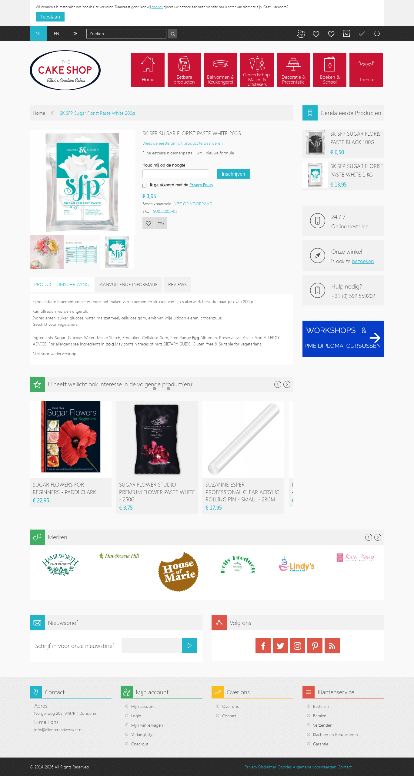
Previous (277, 384)
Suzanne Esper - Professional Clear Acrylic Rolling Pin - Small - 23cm (242, 492)
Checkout (139, 744)
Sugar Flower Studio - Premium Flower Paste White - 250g (157, 492)
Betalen (361, 33)
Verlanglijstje (142, 734)
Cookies (285, 767)
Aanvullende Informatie (129, 284)
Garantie (320, 744)
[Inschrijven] (189, 645)
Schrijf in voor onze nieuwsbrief (74, 646)
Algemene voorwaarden (314, 767)
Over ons (230, 706)
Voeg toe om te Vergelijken (161, 223)
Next (286, 384)
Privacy (251, 767)
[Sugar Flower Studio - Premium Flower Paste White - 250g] (157, 404)
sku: (146, 211)
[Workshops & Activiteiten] (343, 324)
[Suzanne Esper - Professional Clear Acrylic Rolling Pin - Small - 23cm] (243, 404)
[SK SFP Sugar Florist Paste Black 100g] (315, 142)
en (56, 33)
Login (136, 715)
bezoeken (363, 261)
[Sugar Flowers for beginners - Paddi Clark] (71, 404)
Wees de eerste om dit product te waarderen (182, 143)
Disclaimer (267, 767)
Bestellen (321, 706)
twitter (280, 645)
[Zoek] (172, 33)
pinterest (314, 645)
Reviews (177, 284)
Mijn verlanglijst (331, 33)
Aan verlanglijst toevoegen (148, 223)
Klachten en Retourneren (335, 734)
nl (38, 33)
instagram (297, 645)
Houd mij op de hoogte (163, 165)
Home (39, 113)
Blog (301, 33)
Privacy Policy (201, 184)
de (74, 33)
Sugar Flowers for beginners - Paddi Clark (64, 488)
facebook (263, 645)
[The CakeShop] (65, 70)
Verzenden (322, 725)
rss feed (332, 645)
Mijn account (316, 33)
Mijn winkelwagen (346, 33)
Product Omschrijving (61, 284)
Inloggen (376, 33)
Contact (229, 715)
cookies (157, 6)
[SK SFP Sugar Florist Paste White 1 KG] (315, 175)
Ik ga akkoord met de (181, 184)
